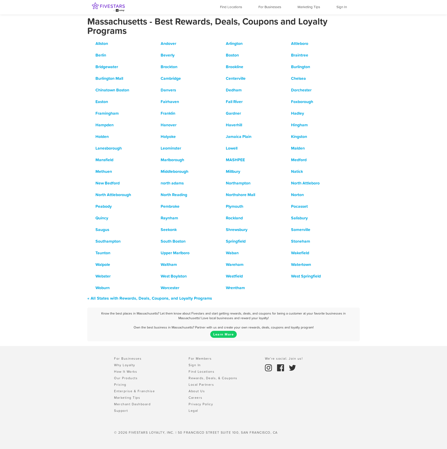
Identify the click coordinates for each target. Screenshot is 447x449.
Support (121, 410)
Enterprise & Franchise (134, 391)
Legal (193, 410)
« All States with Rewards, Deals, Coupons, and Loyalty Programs (149, 298)
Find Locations (231, 7)
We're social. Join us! (284, 358)
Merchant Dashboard (132, 404)
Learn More (223, 334)
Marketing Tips (309, 7)
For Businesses (269, 7)
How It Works (125, 371)
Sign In (341, 7)
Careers (196, 397)
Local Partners (201, 384)
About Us (197, 391)
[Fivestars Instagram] (269, 367)
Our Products (126, 378)
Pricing (120, 384)
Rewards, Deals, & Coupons (213, 378)
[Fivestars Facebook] (281, 367)
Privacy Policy (201, 404)
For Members (200, 358)
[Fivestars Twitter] (292, 367)
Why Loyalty (124, 365)
